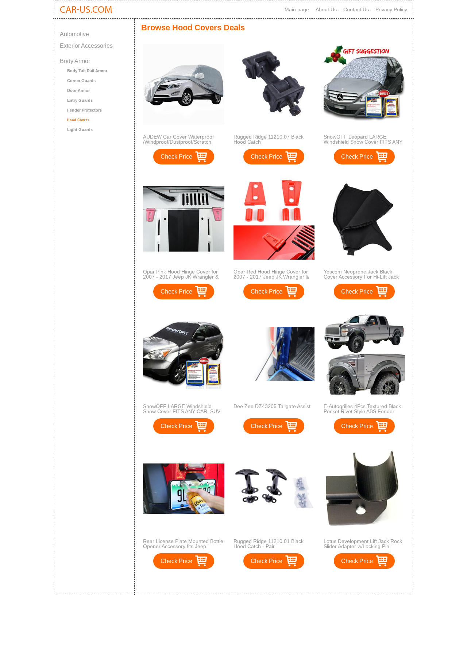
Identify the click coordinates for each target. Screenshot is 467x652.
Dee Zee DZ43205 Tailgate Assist (272, 406)
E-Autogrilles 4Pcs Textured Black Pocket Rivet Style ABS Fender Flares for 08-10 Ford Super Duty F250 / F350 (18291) (362, 413)
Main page (297, 9)
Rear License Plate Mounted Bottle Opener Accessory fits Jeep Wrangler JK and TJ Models (183, 546)
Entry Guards (80, 100)
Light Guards (80, 129)
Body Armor (75, 61)
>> (287, 582)
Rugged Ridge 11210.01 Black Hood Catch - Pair (269, 543)
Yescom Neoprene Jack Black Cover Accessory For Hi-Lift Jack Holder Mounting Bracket (361, 277)
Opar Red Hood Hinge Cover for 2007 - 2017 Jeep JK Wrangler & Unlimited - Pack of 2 (271, 277)
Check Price (176, 157)
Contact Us (356, 9)
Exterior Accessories (86, 46)
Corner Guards (81, 80)
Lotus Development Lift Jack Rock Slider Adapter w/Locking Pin (363, 543)
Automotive (74, 34)
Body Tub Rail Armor (87, 71)
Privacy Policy (391, 9)
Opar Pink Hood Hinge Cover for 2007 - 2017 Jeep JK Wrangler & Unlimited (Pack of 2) (181, 277)
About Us (326, 9)
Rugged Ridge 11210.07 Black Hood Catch (269, 139)
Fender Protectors (84, 110)
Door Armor (78, 90)
